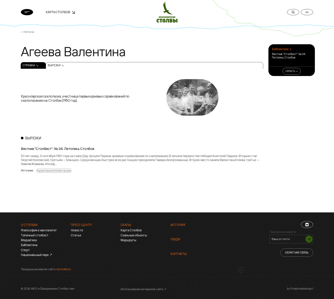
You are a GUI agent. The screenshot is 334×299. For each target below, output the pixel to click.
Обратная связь (297, 252)
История (177, 225)
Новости (77, 230)
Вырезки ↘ (56, 65)
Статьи (76, 235)
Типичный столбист (35, 235)
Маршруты (128, 240)
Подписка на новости (283, 232)
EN (307, 12)
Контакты (178, 254)
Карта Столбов (58, 12)
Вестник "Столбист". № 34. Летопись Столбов (289, 55)
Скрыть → (291, 71)
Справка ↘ (30, 65)
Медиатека (29, 240)
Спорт (25, 250)
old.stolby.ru (63, 269)
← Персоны (27, 32)
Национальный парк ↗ (36, 255)
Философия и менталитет (39, 230)
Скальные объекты (134, 235)
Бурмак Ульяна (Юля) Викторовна (53, 170)
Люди (175, 239)
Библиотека (29, 245)
